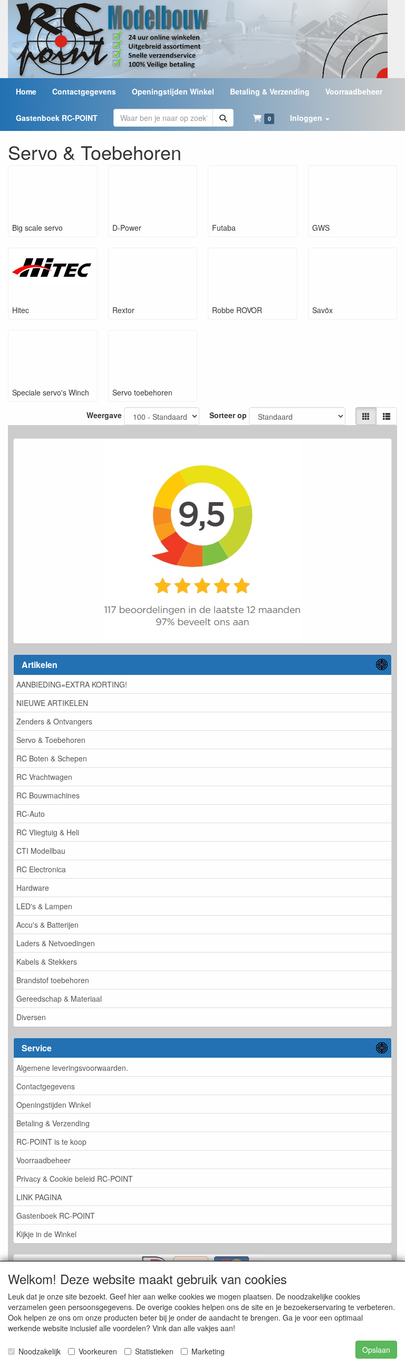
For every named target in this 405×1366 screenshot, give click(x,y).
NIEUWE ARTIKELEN (52, 703)
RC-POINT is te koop (51, 1141)
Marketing (208, 1351)
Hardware (32, 887)
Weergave (104, 415)
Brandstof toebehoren (52, 980)
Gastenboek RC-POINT (55, 1215)
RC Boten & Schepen (51, 758)
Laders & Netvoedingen (55, 943)
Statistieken (154, 1351)
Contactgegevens (45, 1086)
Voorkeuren (98, 1351)
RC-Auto (30, 813)
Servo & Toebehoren (50, 739)
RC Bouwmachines (48, 795)
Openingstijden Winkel (53, 1104)
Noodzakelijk (39, 1351)
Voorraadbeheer (43, 1160)
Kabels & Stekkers (46, 961)
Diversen (31, 1017)
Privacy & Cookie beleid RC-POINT (74, 1178)
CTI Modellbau (40, 850)
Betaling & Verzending (53, 1123)
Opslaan (376, 1349)
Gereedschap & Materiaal (59, 998)
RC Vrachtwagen (44, 776)
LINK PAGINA (39, 1197)
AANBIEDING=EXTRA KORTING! (71, 684)
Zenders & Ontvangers (54, 721)
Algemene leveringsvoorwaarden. (72, 1067)
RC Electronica (41, 869)
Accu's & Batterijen (47, 924)
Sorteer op (228, 415)
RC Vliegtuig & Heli (47, 832)
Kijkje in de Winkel (46, 1234)
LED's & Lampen (44, 906)
